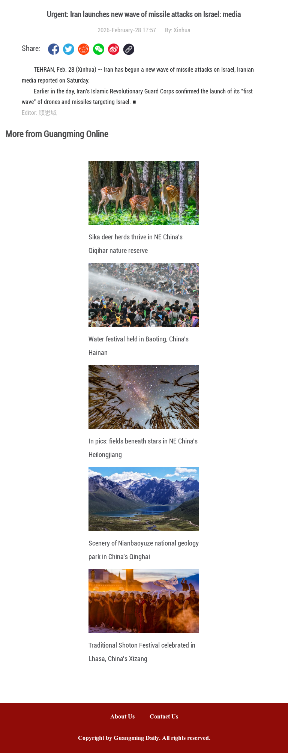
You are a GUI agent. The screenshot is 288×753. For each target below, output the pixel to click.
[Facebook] (53, 49)
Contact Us (168, 717)
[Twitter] (68, 49)
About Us (122, 717)
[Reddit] (83, 49)
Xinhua (182, 30)
